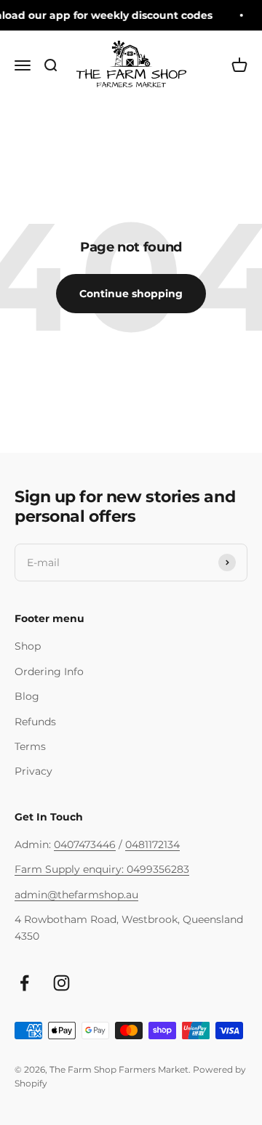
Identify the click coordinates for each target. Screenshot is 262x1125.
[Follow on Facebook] (24, 983)
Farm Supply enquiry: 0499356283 (102, 869)
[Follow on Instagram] (61, 983)
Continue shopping (131, 293)
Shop (28, 646)
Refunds (35, 721)
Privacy (33, 771)
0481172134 (152, 844)
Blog (27, 696)
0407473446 (85, 844)
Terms (30, 746)
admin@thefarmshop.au (76, 894)
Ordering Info (49, 671)
